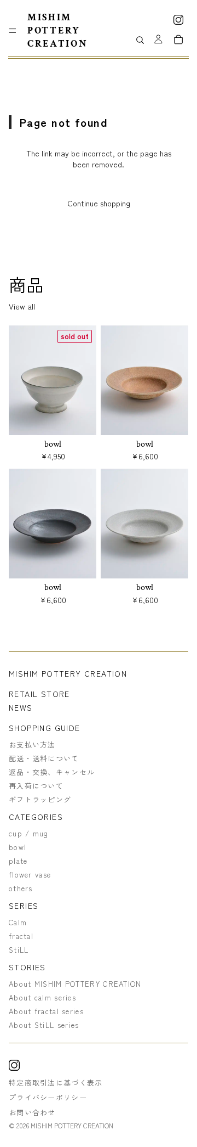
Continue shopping (98, 203)
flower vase (30, 874)
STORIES (27, 967)
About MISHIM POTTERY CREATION (75, 984)
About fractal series (46, 1011)
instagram (178, 20)
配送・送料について (44, 758)
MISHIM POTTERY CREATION (68, 674)
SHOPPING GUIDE (44, 728)
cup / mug (29, 833)
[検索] (139, 40)
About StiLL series (44, 1025)
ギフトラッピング (40, 799)
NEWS (21, 708)
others (21, 888)
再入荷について (36, 785)
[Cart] (178, 39)
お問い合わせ (32, 1111)
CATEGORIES (36, 817)
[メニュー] (12, 30)
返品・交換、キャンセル (52, 772)
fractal (21, 936)
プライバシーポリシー (48, 1097)
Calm (18, 922)
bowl (17, 847)
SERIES (23, 906)
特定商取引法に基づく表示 (56, 1082)
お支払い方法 (32, 744)
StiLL (19, 950)
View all (22, 306)
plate (18, 861)
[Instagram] (14, 1066)
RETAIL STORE (39, 694)
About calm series (42, 997)
